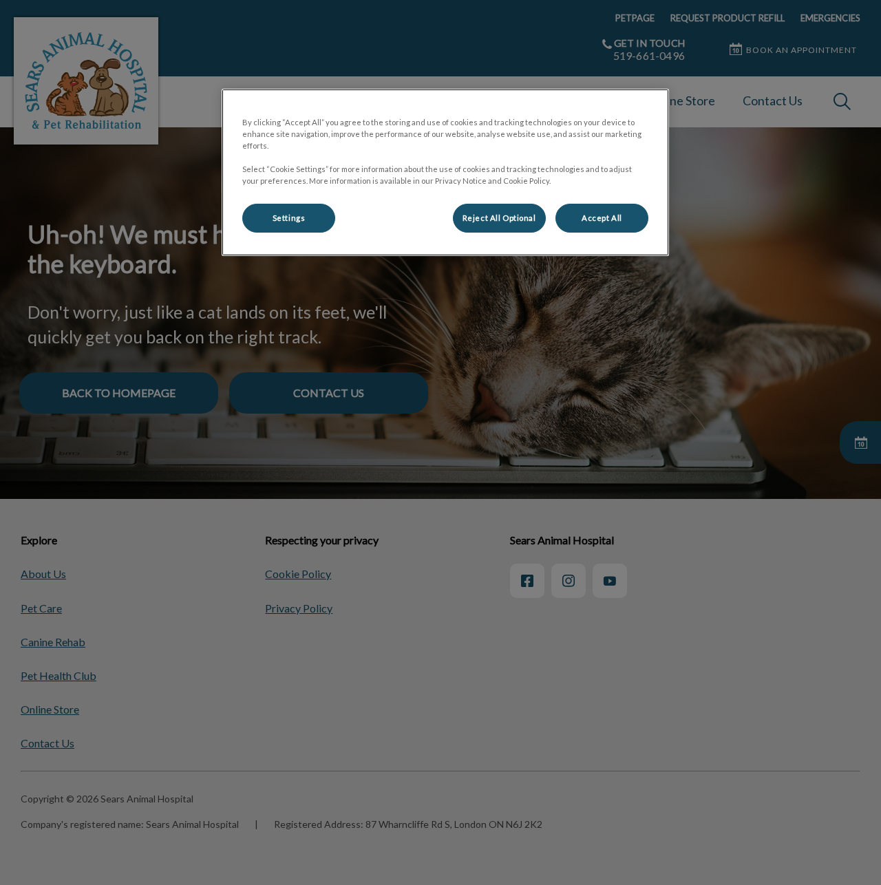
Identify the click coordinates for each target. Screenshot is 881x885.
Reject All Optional (499, 217)
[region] (445, 172)
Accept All (602, 217)
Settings (289, 217)
